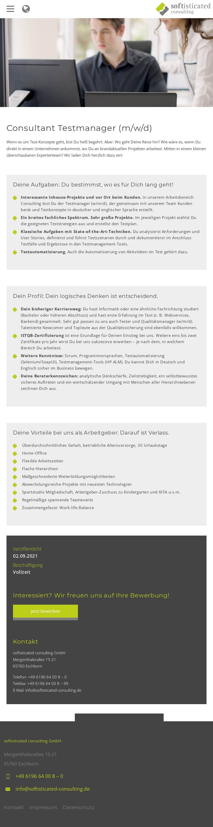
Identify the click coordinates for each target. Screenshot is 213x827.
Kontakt (14, 807)
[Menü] (12, 6)
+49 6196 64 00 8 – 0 (39, 776)
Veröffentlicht (27, 549)
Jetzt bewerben (45, 611)
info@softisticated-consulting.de (53, 788)
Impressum (43, 807)
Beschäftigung (28, 565)
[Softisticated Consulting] (184, 9)
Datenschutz (79, 807)
